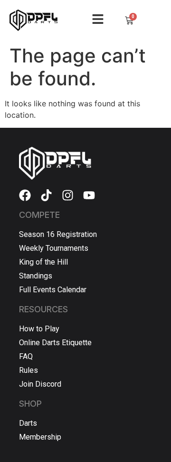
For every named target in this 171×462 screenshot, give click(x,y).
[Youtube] (89, 195)
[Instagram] (68, 195)
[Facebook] (25, 195)
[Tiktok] (46, 195)
